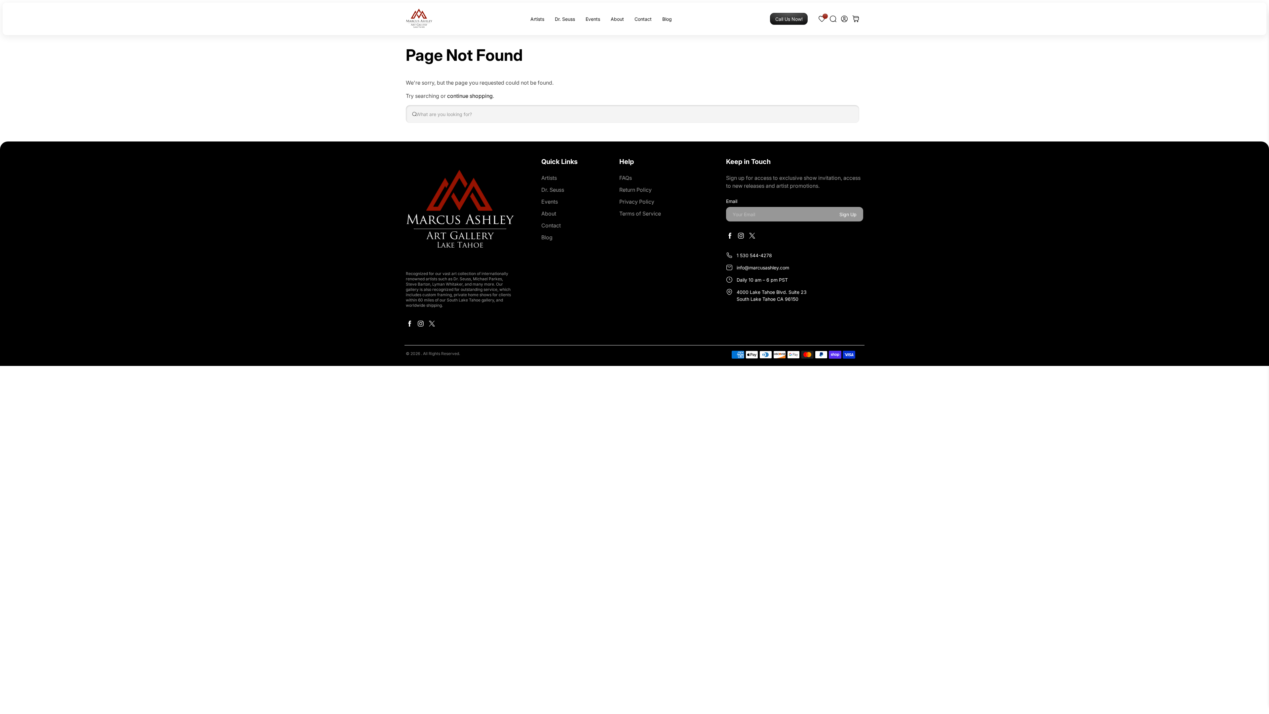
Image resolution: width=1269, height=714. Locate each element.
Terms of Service (640, 213)
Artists (537, 19)
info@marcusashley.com (763, 267)
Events (593, 19)
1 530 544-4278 (754, 255)
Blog (667, 19)
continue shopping (470, 96)
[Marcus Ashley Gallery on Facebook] (409, 325)
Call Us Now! (789, 19)
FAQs (625, 178)
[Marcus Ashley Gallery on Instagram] (420, 325)
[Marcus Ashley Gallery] (419, 19)
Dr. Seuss (565, 19)
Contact (643, 19)
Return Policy (635, 189)
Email (731, 201)
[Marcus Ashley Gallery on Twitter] (432, 325)
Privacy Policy (636, 201)
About (617, 19)
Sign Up (848, 214)
